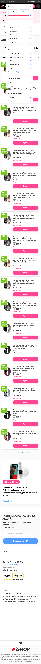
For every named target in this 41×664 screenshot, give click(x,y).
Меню (5, 552)
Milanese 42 (13, 31)
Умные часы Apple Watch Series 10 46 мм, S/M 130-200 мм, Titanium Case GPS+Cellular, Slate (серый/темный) (25, 303)
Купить (25, 121)
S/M (11, 86)
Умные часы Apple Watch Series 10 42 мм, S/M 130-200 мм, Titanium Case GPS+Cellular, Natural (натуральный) (25, 152)
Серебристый (14, 64)
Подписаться (18, 541)
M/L (11, 82)
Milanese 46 (13, 35)
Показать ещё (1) (13, 72)
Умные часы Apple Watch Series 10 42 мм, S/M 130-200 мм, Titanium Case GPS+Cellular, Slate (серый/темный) (25, 173)
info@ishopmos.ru (10, 570)
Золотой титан (15, 53)
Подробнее (7, 501)
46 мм (12, 101)
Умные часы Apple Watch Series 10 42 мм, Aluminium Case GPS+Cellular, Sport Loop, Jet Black (25, 346)
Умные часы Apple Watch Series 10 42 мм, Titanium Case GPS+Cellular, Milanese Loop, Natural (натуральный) (25, 325)
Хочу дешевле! (17, 138)
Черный (12, 68)
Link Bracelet (14, 27)
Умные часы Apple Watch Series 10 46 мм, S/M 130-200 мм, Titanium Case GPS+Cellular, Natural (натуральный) (25, 281)
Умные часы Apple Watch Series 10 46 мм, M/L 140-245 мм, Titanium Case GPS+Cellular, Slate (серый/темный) (25, 238)
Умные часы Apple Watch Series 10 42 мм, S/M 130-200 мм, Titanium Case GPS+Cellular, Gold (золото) (25, 130)
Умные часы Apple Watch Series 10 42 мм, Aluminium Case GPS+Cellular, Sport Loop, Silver (25, 390)
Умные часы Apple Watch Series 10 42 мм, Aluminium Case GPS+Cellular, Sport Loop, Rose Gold (25, 368)
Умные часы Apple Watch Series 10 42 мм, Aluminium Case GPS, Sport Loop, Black (25, 411)
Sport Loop (13, 42)
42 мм (12, 97)
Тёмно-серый (14, 61)
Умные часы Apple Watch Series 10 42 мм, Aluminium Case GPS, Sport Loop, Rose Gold (25, 433)
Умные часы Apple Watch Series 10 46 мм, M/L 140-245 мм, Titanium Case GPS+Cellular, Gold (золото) (25, 195)
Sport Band (13, 38)
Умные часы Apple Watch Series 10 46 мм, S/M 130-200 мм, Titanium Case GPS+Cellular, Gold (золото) (25, 260)
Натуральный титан (16, 57)
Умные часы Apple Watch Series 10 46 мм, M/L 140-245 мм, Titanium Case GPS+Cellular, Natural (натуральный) (25, 216)
